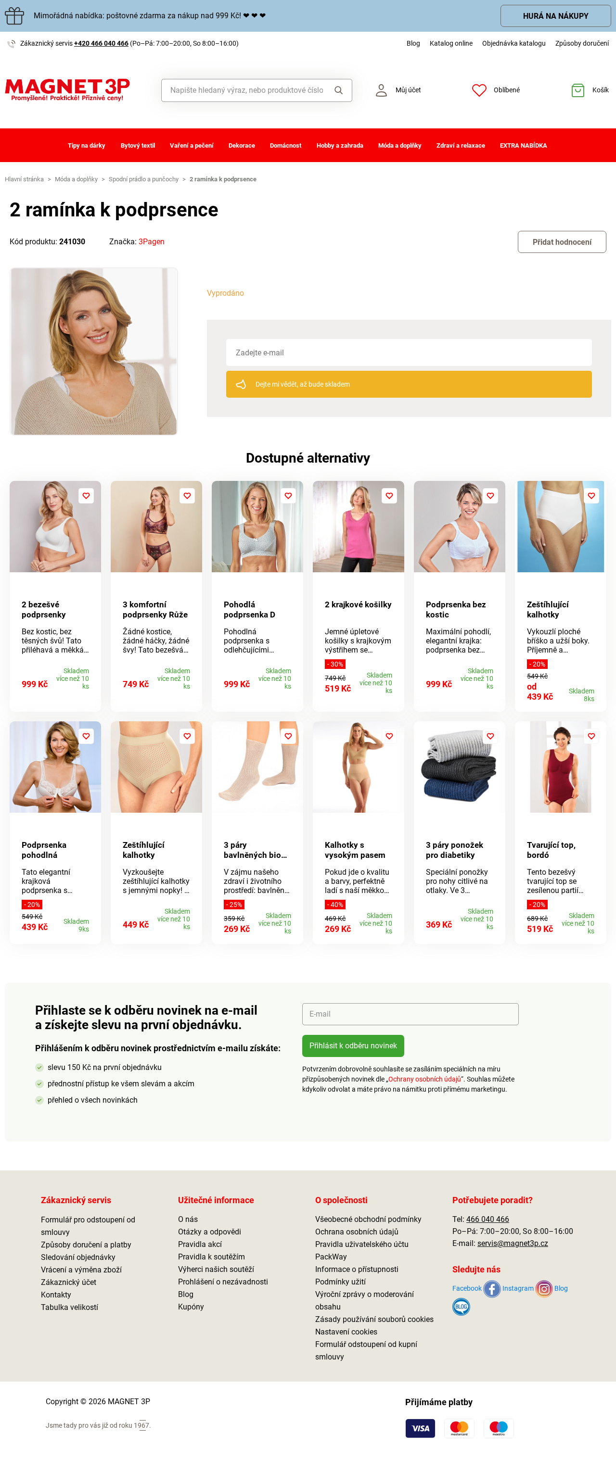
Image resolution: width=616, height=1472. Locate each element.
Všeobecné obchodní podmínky (368, 1219)
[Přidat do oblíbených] (86, 495)
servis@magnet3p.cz (512, 1243)
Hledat (337, 90)
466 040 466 (487, 1219)
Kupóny (191, 1306)
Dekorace (242, 145)
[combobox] (242, 90)
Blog (413, 43)
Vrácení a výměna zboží (81, 1269)
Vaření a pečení (192, 145)
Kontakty (56, 1294)
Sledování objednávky (78, 1257)
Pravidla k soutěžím (211, 1256)
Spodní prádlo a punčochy (144, 179)
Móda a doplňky (400, 145)
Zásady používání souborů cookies (374, 1319)
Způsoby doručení (582, 43)
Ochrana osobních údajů (356, 1231)
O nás (188, 1219)
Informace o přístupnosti (356, 1269)
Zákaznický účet (68, 1282)
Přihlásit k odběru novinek (353, 1045)
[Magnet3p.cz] (77, 90)
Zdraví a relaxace (460, 145)
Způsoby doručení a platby (86, 1244)
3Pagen (152, 241)
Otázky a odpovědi (209, 1231)
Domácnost (285, 145)
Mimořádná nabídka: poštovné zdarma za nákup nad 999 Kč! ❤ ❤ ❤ (150, 15)
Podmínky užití (340, 1281)
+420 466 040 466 (101, 43)
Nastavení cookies (346, 1331)
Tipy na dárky (86, 145)
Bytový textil (138, 145)
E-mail (320, 1014)
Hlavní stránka (24, 179)
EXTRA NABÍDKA (523, 145)
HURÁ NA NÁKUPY (556, 16)
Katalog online (451, 43)
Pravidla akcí (200, 1244)
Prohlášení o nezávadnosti (223, 1281)
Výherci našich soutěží (216, 1269)
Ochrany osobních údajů (424, 1079)
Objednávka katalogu (514, 43)
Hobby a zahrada (340, 145)
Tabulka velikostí (69, 1307)
